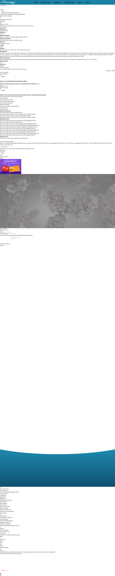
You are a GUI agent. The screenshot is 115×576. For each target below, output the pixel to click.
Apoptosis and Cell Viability (7, 511)
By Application (57, 2)
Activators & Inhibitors (5, 524)
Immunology (3, 501)
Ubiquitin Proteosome (5, 509)
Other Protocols (4, 109)
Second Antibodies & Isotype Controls (9, 525)
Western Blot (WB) (4, 104)
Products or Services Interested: (8, 235)
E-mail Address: (4, 233)
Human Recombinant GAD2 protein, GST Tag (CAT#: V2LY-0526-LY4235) (17, 114)
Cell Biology (3, 495)
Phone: (2, 232)
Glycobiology (3, 513)
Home (1, 9)
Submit (2, 245)
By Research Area (69, 2)
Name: (1, 230)
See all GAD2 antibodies (6, 16)
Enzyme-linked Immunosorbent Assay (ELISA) (11, 96)
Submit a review (4, 87)
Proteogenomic (4, 107)
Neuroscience (3, 505)
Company (87, 2)
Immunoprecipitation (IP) (6, 103)
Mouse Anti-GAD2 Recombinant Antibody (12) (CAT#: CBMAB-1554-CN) (17, 135)
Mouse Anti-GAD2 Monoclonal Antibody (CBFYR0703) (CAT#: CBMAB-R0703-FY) (19, 133)
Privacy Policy (22, 247)
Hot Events (2, 533)
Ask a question (3, 69)
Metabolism (3, 498)
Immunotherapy (4, 508)
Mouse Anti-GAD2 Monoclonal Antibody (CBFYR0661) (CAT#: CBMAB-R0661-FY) (19, 130)
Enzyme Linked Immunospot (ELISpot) (9, 106)
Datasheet (2, 21)
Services (36, 2)
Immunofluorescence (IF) (6, 99)
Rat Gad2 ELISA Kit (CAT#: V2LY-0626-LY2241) (11, 112)
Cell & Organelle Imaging (6, 520)
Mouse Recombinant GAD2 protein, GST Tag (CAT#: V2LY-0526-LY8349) (17, 117)
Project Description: (5, 244)
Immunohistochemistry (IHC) (7, 101)
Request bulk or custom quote (7, 148)
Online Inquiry (4, 146)
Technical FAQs (4, 74)
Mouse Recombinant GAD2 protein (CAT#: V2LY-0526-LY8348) (15, 116)
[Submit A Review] (57, 166)
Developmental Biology (6, 500)
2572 (1, 62)
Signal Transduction (5, 506)
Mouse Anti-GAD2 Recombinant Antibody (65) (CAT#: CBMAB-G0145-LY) (17, 132)
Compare (2, 19)
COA (7, 24)
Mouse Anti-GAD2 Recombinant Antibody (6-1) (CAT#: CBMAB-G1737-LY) (18, 128)
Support (80, 2)
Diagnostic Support (5, 522)
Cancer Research (4, 490)
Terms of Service (29, 247)
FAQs (1, 536)
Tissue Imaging (4, 519)
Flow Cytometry (4, 98)
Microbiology (3, 503)
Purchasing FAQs (4, 72)
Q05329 (2, 66)
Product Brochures (5, 531)
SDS (1, 22)
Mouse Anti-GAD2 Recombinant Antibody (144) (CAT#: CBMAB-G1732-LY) (18, 120)
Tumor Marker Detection (6, 517)
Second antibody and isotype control (25, 148)
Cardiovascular (4, 493)
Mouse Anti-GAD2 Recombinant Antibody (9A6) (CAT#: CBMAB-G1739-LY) (18, 124)
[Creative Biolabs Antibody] (8, 2)
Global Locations (4, 156)
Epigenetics (3, 497)
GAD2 (2, 11)
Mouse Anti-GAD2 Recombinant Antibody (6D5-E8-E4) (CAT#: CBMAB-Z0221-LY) (19, 125)
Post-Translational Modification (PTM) (9, 492)
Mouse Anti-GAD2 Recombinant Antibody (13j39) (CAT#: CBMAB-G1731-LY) (18, 127)
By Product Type (45, 2)
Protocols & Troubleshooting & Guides (9, 535)
